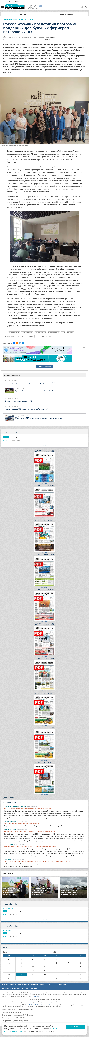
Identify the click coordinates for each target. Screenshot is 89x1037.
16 (9, 970)
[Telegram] (20, 343)
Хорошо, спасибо (75, 1027)
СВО (63, 333)
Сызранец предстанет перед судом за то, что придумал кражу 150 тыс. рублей (34, 383)
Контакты (5, 984)
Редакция (13, 984)
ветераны (70, 333)
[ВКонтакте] (14, 343)
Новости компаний (31, 988)
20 (56, 970)
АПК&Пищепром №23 (44, 693)
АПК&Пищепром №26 (44, 589)
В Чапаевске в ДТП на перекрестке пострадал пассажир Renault (39, 418)
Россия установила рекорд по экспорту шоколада (21, 823)
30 (9, 978)
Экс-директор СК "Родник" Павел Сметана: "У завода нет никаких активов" (30, 831)
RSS (54, 984)
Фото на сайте (8, 874)
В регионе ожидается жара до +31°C (18, 401)
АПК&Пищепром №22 (44, 728)
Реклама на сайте (45, 984)
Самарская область (47, 336)
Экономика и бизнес (10, 19)
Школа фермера (53, 333)
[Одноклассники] (17, 343)
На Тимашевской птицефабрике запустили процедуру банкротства (28, 808)
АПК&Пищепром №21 (44, 762)
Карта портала (62, 984)
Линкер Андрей (14, 333)
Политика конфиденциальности (12, 988)
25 (33, 974)
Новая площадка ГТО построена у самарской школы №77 (26, 409)
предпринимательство (12, 336)
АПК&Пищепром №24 (44, 659)
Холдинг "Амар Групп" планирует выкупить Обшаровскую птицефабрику (30, 846)
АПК (36, 336)
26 (45, 974)
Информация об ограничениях (28, 984)
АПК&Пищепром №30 (44, 451)
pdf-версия (44, 483)
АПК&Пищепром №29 (44, 486)
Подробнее (36, 996)
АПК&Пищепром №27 (44, 555)
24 (21, 974)
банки (31, 336)
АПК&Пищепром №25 (44, 624)
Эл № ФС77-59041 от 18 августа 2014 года (40, 1005)
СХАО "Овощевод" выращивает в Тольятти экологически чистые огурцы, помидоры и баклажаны (38, 861)
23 (9, 974)
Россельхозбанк (40, 333)
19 (45, 970)
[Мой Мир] (23, 343)
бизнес (24, 336)
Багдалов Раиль (27, 333)
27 (56, 974)
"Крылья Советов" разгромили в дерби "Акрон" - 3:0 (34, 391)
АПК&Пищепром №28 (44, 520)
